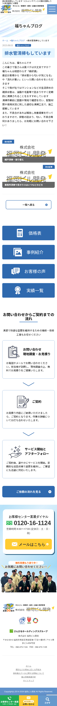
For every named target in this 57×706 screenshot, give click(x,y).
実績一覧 (34, 290)
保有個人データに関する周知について (28, 673)
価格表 (35, 233)
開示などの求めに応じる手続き (28, 669)
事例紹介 (34, 252)
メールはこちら (32, 544)
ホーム (5, 40)
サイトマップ (28, 680)
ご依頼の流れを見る (28, 492)
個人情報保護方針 (28, 676)
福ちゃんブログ (18, 40)
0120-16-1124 (32, 523)
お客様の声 (35, 271)
